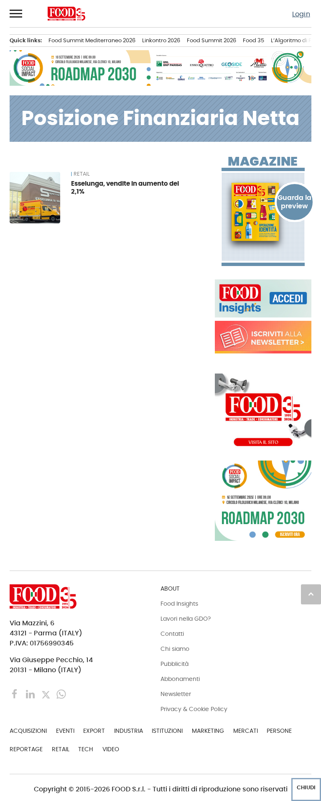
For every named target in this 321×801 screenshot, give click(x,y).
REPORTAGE (26, 749)
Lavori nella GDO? (185, 618)
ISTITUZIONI (167, 731)
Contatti (172, 634)
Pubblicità (174, 664)
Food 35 (253, 40)
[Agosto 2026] (263, 212)
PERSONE (279, 731)
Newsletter (175, 694)
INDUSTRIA (128, 731)
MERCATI (245, 731)
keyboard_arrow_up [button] (311, 594)
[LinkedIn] (31, 693)
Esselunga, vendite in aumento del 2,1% (125, 187)
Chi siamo (174, 649)
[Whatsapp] (61, 693)
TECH (85, 749)
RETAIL (81, 174)
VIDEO (110, 749)
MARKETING (208, 731)
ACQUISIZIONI (28, 731)
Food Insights (179, 603)
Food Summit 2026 (211, 40)
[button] (16, 13)
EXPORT (94, 731)
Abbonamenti (180, 679)
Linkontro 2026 (161, 40)
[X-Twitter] (47, 693)
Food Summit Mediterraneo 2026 (91, 40)
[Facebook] (16, 693)
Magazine (263, 161)
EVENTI (65, 731)
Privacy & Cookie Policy (193, 709)
